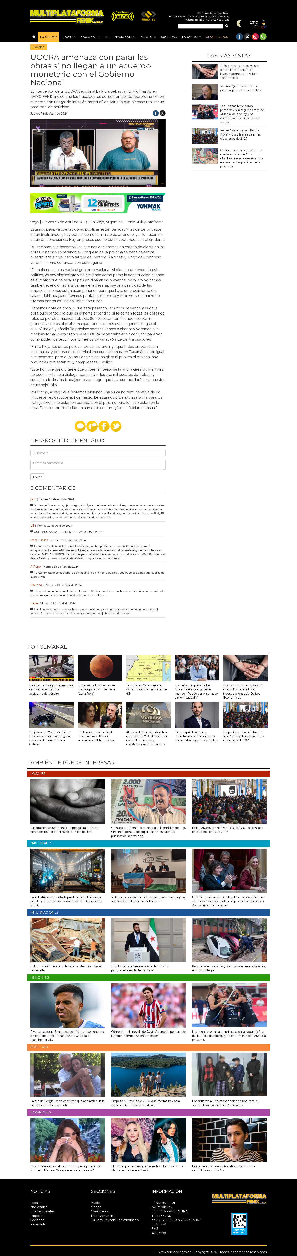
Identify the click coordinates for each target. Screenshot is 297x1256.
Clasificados (217, 37)
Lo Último (48, 37)
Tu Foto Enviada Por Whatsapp (115, 1220)
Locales (69, 37)
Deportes (147, 37)
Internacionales (120, 37)
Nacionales (90, 37)
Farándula (191, 37)
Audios (96, 1203)
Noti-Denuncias (103, 1216)
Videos (96, 1207)
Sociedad (169, 37)
